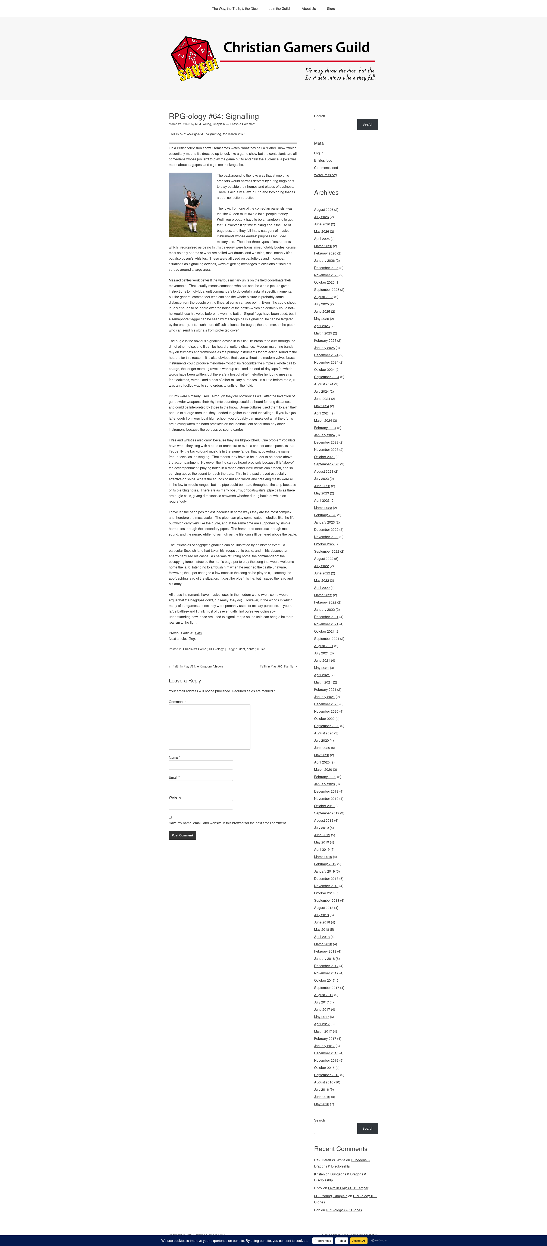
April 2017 (322, 1023)
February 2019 (325, 863)
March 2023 (323, 507)
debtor (251, 649)
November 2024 (326, 362)
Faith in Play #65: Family (278, 666)
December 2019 (326, 791)
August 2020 (323, 733)
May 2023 (321, 493)
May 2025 (321, 318)
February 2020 (325, 776)
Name (174, 757)
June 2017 (322, 1009)
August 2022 (323, 558)
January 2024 (324, 434)
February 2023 (325, 514)
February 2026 (325, 253)
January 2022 (324, 609)
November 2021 (326, 624)
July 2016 (321, 1089)
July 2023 (321, 478)
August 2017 (323, 994)
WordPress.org (325, 174)
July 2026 (321, 216)
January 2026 (324, 260)
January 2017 (324, 1045)
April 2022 (322, 587)
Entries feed (323, 160)
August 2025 (323, 296)
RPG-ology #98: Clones (344, 1210)
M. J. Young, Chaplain (330, 1195)
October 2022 (324, 544)
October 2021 (324, 631)
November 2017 (326, 973)
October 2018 (324, 893)
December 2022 (326, 529)
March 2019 (323, 856)
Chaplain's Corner (195, 649)
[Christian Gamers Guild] (273, 79)
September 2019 (326, 813)
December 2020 (326, 703)
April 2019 (322, 849)
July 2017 (321, 1002)
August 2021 (323, 645)
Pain (198, 632)
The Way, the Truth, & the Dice (235, 8)
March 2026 (323, 245)
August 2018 (323, 907)
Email (174, 777)
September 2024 (326, 376)
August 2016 (323, 1082)
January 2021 (324, 696)
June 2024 (322, 398)
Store (331, 8)
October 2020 (324, 718)
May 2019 (321, 842)
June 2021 (322, 660)
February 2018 (325, 951)
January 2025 (324, 347)
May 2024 (321, 405)
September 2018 (326, 900)
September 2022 (326, 551)
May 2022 (321, 580)
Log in (318, 153)
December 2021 (326, 616)
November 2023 (326, 449)
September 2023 (326, 464)
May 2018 (321, 929)
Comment (177, 701)
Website (175, 797)
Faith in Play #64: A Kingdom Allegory (196, 666)
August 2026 (323, 209)
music (261, 649)
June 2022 (322, 573)
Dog (191, 638)
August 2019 (323, 820)
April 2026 (322, 238)
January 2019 (324, 871)
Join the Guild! (280, 8)
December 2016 (326, 1053)
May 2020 (321, 754)
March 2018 (323, 943)
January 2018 (324, 958)
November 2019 (326, 798)
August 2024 (323, 384)
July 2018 (321, 914)
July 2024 (321, 391)
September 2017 (326, 987)
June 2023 (322, 485)
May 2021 (321, 667)
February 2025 (325, 340)
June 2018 (322, 922)
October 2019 (324, 805)
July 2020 (321, 740)
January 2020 (324, 783)
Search (319, 115)
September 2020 (326, 725)
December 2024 (326, 354)
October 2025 (324, 282)
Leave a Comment (242, 124)
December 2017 (326, 965)
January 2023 (324, 522)
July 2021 (321, 653)
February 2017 (325, 1038)
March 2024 (323, 420)
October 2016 (324, 1067)
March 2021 (323, 682)
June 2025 (322, 311)
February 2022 (325, 602)
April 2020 (322, 762)
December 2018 (326, 878)
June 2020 (322, 747)
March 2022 (323, 594)
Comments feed (326, 167)
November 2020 (326, 711)
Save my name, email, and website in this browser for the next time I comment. (228, 822)
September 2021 (326, 638)
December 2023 (326, 442)
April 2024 (322, 413)
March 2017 (323, 1031)
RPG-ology (216, 649)
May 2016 (321, 1103)
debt (242, 649)
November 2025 (326, 274)
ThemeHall (370, 1235)
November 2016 (326, 1060)
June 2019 (322, 834)
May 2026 (321, 231)
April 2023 (322, 500)
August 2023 (323, 471)
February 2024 (325, 427)
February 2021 (325, 689)
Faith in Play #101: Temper (348, 1187)
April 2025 (322, 325)
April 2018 (322, 936)
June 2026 (322, 224)
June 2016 (322, 1096)
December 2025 (326, 267)
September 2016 (326, 1074)
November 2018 (326, 885)
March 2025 (323, 333)
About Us (309, 8)
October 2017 (324, 980)
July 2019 (321, 827)
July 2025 (321, 304)
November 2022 (326, 536)
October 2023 (324, 456)
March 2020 (323, 769)
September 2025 (326, 289)
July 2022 (321, 565)
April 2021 (322, 674)
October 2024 (324, 369)
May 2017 (321, 1016)
